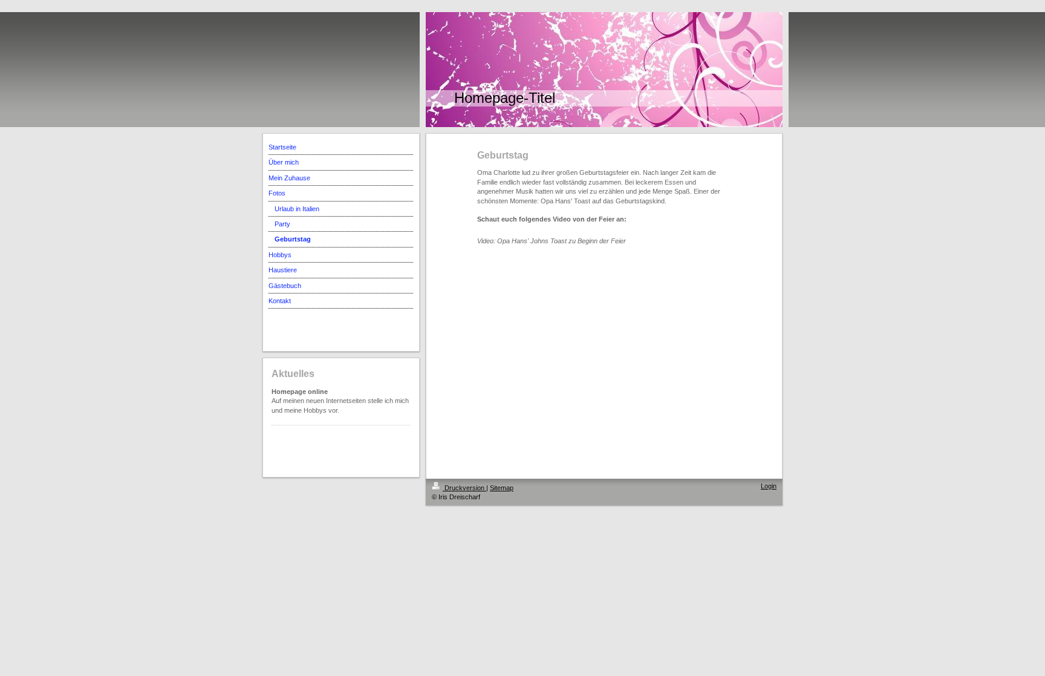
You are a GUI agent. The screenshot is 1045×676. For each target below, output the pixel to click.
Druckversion (464, 487)
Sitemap (501, 487)
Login (768, 486)
